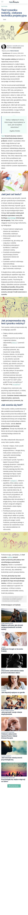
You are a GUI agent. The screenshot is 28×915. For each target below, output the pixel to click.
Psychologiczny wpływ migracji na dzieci (13, 780)
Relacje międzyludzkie (7, 710)
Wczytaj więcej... (14, 786)
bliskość (14, 342)
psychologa (12, 218)
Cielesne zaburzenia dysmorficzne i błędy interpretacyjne (9, 736)
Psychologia (4, 6)
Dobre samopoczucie (7, 623)
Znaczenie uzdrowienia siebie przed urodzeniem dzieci (12, 672)
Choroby (3, 690)
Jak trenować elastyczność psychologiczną (11, 759)
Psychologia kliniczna (7, 732)
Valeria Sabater (17, 47)
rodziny (10, 557)
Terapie (3, 647)
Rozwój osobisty (6, 756)
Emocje (3, 669)
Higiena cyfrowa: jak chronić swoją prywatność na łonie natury (12, 627)
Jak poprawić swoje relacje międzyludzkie (11, 713)
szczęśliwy (16, 384)
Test (2, 136)
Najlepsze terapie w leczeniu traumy (12, 650)
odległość (13, 480)
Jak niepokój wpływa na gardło (13, 692)
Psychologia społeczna (8, 777)
